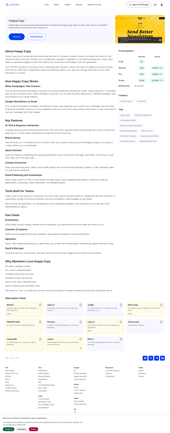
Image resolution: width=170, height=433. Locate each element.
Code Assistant (43, 399)
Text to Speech (80, 390)
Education (142, 373)
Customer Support (112, 370)
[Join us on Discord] (145, 358)
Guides (67, 5)
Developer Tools (44, 402)
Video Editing (79, 401)
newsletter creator (127, 141)
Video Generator (80, 404)
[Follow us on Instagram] (150, 358)
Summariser (42, 391)
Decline (33, 429)
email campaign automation (131, 126)
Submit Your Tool (94, 5)
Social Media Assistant (46, 385)
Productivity (141, 101)
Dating (140, 370)
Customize (22, 429)
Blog (7, 382)
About (7, 379)
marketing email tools (148, 141)
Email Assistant (126, 101)
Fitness (141, 376)
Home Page (9, 370)
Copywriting (42, 370)
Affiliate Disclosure (12, 391)
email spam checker (128, 136)
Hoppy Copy (125, 115)
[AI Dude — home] (12, 4)
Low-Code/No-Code (46, 405)
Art (75, 370)
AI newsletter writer (128, 120)
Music (76, 387)
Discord (79, 5)
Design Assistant (80, 373)
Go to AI (16, 37)
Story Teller (42, 388)
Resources (9, 385)
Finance (109, 373)
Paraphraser (42, 379)
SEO (39, 382)
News (56, 5)
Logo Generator (80, 379)
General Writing (44, 376)
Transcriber (78, 393)
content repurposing (128, 131)
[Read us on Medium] (162, 358)
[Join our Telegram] (156, 358)
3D (75, 412)
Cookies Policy (11, 388)
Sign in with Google (140, 4)
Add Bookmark (36, 37)
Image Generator (80, 376)
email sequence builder (150, 136)
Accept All (8, 429)
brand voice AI (147, 131)
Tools (46, 5)
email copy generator (143, 115)
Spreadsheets (43, 408)
